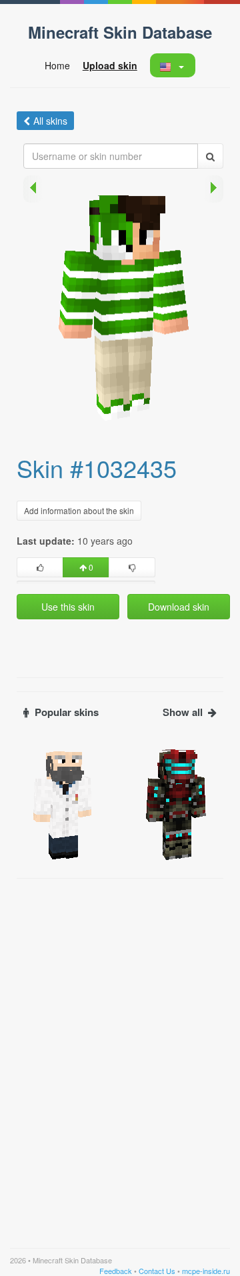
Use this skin (68, 606)
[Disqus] (120, 1052)
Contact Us (157, 1270)
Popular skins (67, 712)
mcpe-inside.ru (206, 1270)
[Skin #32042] (176, 803)
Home (57, 65)
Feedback (115, 1270)
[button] (172, 65)
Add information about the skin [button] (79, 510)
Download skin (178, 606)
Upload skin (110, 65)
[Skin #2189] (63, 803)
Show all (183, 712)
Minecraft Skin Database (120, 32)
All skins (50, 120)
